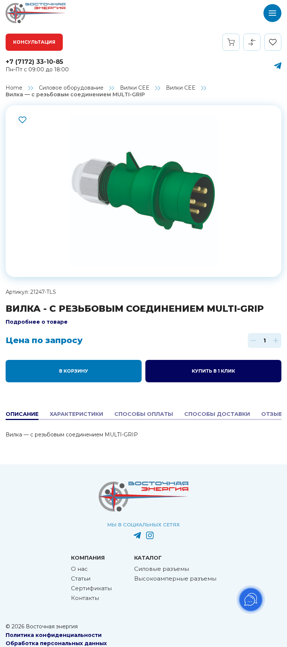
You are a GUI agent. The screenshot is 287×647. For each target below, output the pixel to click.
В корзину (73, 371)
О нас (79, 568)
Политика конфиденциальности (54, 635)
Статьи (80, 578)
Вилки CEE (134, 87)
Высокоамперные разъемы (175, 578)
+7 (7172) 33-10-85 (34, 61)
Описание (22, 414)
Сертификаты (91, 588)
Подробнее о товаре (37, 321)
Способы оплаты (143, 414)
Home (14, 87)
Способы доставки (217, 414)
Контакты (85, 597)
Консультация (34, 42)
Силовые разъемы (161, 568)
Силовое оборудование (71, 87)
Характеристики (76, 414)
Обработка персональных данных (56, 643)
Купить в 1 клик (213, 371)
